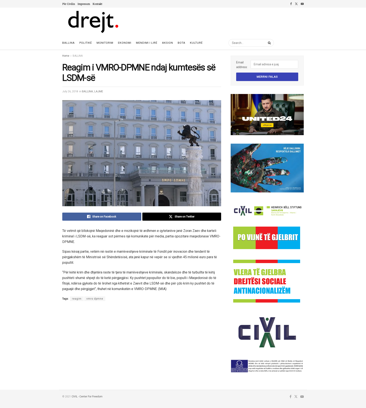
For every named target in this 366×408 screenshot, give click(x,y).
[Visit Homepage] (92, 22)
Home (65, 55)
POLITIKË (85, 42)
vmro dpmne (94, 298)
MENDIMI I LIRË (146, 42)
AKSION (167, 42)
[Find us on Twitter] (296, 4)
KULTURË (196, 42)
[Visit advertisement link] (267, 114)
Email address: (242, 65)
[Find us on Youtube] (302, 4)
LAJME (98, 91)
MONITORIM (105, 42)
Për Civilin (68, 4)
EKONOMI (124, 42)
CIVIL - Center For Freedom (87, 396)
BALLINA (78, 55)
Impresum (84, 4)
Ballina (68, 42)
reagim (77, 298)
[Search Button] (268, 43)
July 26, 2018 (70, 91)
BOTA (181, 42)
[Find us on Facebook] (291, 4)
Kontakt (97, 4)
